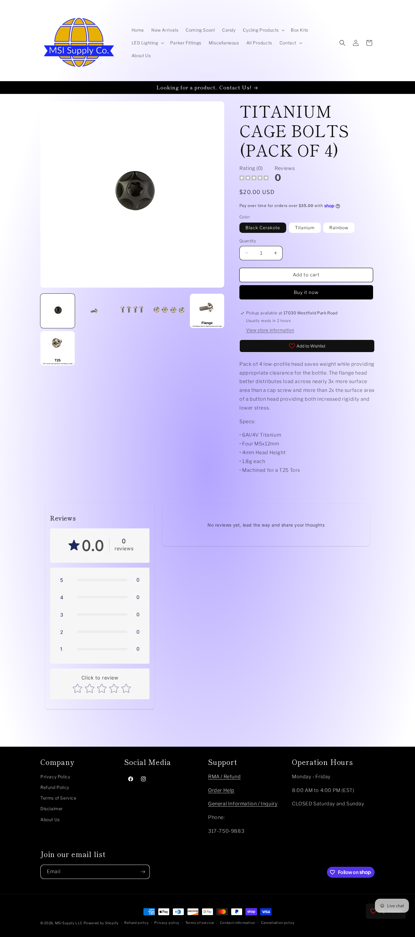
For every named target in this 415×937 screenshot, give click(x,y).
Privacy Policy (55, 776)
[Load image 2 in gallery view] (95, 311)
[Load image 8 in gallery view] (57, 348)
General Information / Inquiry (242, 804)
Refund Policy (54, 787)
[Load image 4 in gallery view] (132, 311)
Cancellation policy (278, 923)
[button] (263, 30)
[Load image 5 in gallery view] (170, 311)
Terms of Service (58, 797)
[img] (254, 178)
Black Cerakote (262, 227)
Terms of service (199, 923)
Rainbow (338, 227)
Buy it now (306, 292)
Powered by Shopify (101, 923)
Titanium (305, 227)
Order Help (221, 790)
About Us (50, 819)
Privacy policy (167, 923)
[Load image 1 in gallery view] (57, 311)
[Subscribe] (142, 872)
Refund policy (136, 923)
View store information (270, 330)
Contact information (237, 923)
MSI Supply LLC (69, 923)
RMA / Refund (224, 777)
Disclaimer (51, 808)
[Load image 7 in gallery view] (207, 311)
